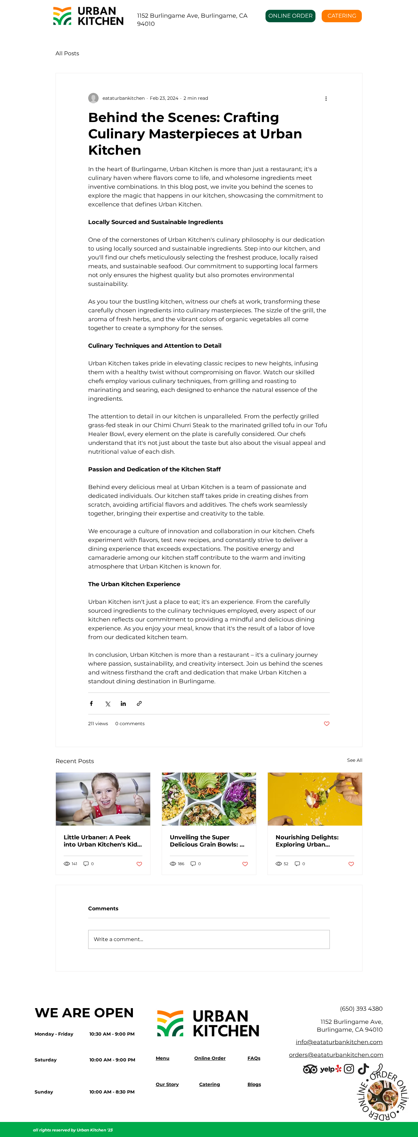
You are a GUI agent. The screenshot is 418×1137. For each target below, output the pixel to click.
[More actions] (326, 98)
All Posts (67, 53)
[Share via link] (139, 703)
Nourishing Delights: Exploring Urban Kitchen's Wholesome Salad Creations (309, 841)
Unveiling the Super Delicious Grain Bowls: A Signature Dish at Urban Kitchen (207, 841)
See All (354, 760)
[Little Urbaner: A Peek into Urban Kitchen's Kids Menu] (103, 799)
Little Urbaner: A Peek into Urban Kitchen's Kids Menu (102, 841)
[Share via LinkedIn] (123, 703)
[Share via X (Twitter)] (107, 703)
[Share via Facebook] (91, 703)
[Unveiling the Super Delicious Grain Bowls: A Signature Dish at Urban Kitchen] (209, 799)
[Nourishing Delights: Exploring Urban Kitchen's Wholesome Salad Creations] (315, 799)
